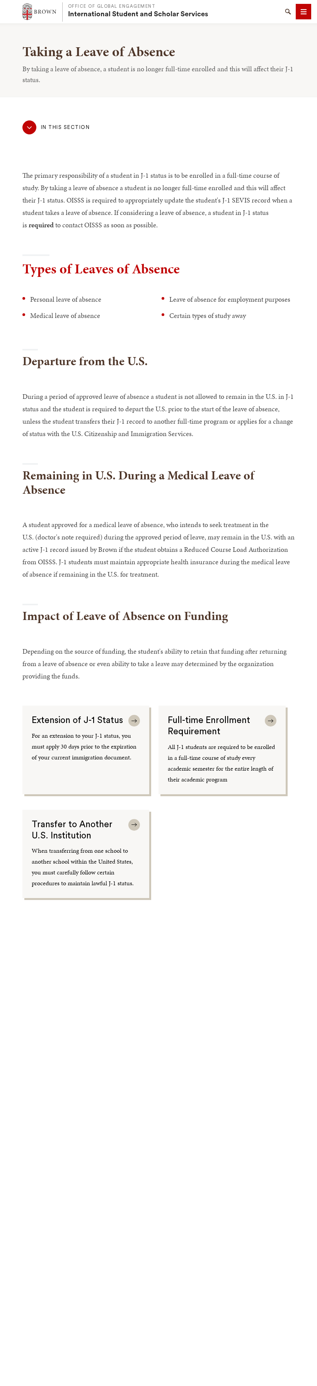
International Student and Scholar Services (138, 13)
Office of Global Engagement (112, 6)
